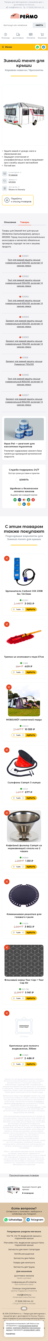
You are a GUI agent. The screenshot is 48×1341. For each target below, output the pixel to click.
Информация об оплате (24, 1283)
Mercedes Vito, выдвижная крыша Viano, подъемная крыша (24, 1244)
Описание (10, 222)
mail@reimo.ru (15, 7)
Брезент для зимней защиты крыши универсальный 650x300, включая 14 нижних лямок (24, 324)
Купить (31, 609)
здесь (40, 1092)
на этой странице (34, 1107)
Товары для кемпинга (24, 1262)
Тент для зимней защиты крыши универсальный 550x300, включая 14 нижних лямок (24, 283)
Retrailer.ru (24, 1308)
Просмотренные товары (24, 1175)
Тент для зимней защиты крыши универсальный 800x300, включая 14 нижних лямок (24, 382)
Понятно (10, 1334)
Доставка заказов (24, 1277)
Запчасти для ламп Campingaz (24, 1249)
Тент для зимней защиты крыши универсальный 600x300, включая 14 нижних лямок (24, 303)
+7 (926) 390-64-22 (35, 7)
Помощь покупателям (24, 1289)
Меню (8, 47)
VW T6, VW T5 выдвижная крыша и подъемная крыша (24, 1237)
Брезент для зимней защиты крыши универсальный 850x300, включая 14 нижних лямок (24, 402)
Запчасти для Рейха (24, 1258)
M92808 (27, 1096)
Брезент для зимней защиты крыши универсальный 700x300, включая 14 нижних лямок (24, 344)
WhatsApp (37, 47)
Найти (39, 25)
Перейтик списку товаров (21, 200)
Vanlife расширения (24, 1254)
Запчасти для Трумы (24, 1267)
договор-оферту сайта (31, 1330)
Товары (24, 222)
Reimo (24, 16)
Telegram (43, 47)
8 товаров (13, 175)
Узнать (24, 479)
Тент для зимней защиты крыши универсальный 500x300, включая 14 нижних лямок (24, 263)
